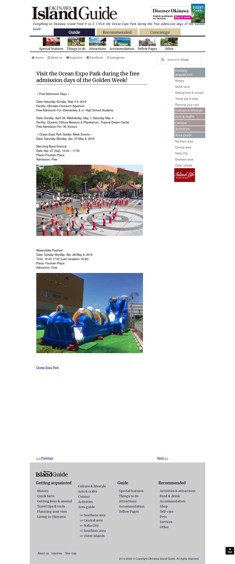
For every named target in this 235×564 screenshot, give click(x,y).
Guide (74, 32)
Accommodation (122, 49)
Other (169, 49)
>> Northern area (92, 515)
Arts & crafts (184, 117)
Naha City (181, 153)
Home (39, 57)
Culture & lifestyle (189, 110)
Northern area (184, 141)
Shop (164, 506)
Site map (70, 553)
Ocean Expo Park (47, 367)
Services (166, 522)
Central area (183, 147)
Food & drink (170, 496)
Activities (182, 129)
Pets (163, 517)
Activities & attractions (177, 491)
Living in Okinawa (51, 517)
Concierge (160, 32)
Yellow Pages (147, 49)
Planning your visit (187, 104)
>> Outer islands (92, 536)
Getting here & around (189, 92)
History (179, 80)
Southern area (184, 159)
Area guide (86, 507)
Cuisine (181, 123)
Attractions (97, 49)
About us (56, 57)
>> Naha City (89, 525)
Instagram (116, 57)
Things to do (76, 49)
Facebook (96, 57)
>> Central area (91, 520)
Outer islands (183, 165)
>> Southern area (92, 531)
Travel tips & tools (186, 98)
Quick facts (182, 86)
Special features (51, 49)
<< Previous (44, 458)
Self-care (166, 512)
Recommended (117, 32)
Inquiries (76, 57)
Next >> (162, 458)
